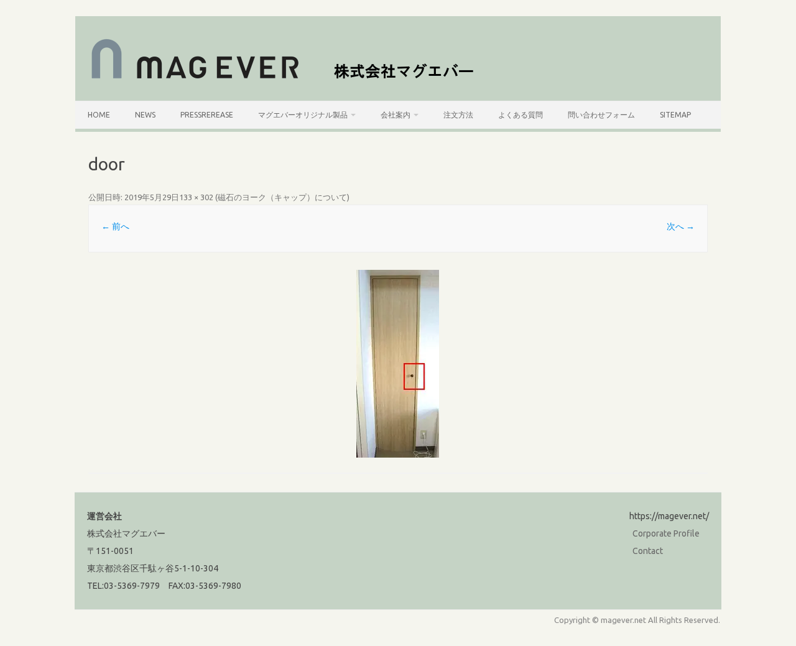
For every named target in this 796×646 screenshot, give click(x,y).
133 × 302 (196, 197)
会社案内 (395, 115)
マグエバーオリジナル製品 (303, 115)
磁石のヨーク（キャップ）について (282, 197)
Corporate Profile (666, 533)
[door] (398, 364)
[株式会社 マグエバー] (289, 80)
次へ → (681, 226)
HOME (99, 115)
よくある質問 (520, 115)
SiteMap (675, 115)
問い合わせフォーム (601, 115)
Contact (647, 551)
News (145, 115)
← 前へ (115, 226)
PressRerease (206, 115)
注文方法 (458, 115)
